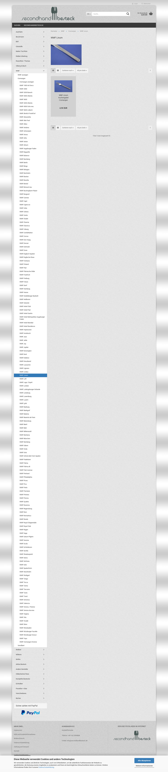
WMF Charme (24, 222)
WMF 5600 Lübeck (26, 110)
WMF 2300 (23, 89)
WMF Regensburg (26, 509)
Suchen (17, 25)
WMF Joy (23, 344)
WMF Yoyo (23, 638)
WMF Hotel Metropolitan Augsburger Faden (32, 318)
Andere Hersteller (22, 669)
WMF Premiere (25, 491)
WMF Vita (23, 617)
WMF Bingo (24, 166)
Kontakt (16, 751)
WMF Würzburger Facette (28, 631)
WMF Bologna (24, 169)
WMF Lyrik (23, 403)
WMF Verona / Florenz (27, 607)
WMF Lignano (24, 368)
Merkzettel (146, 4)
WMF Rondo (24, 519)
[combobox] (68, 70)
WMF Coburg (24, 229)
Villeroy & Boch (21, 66)
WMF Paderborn (25, 459)
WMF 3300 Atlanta (26, 96)
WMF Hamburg (25, 289)
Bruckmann (20, 37)
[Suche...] (127, 14)
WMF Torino (24, 586)
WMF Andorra (24, 127)
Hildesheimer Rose (22, 674)
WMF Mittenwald (25, 431)
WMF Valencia (25, 603)
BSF (17, 41)
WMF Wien (23, 624)
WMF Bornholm (25, 173)
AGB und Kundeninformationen (24, 734)
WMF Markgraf (25, 410)
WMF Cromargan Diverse (28, 642)
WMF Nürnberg (25, 442)
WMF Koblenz (24, 358)
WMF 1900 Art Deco (26, 85)
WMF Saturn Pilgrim (26, 537)
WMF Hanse (24, 292)
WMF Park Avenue (26, 470)
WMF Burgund (24, 194)
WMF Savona (24, 540)
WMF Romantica (25, 516)
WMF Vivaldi (24, 621)
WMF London (24, 386)
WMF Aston (24, 141)
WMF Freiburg (24, 278)
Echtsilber (19, 684)
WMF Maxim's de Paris (27, 417)
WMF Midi (23, 428)
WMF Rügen (24, 530)
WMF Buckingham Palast (28, 191)
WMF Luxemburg (25, 396)
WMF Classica (25, 226)
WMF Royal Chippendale (28, 523)
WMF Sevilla (24, 551)
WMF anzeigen (23, 75)
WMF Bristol (24, 184)
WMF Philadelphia (26, 477)
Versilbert (21, 645)
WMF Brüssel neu (26, 187)
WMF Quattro (24, 502)
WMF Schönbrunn (26, 547)
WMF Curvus (24, 236)
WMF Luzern (24, 400)
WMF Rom (23, 512)
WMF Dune (23, 250)
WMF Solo (23, 565)
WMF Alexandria (25, 117)
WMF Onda (23, 449)
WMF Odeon (24, 445)
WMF (18, 71)
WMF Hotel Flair (25, 310)
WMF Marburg (24, 407)
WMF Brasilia (24, 180)
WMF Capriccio (25, 205)
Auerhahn (19, 32)
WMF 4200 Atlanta (26, 103)
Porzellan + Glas (21, 688)
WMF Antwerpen (25, 131)
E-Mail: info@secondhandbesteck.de (74, 741)
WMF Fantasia (25, 261)
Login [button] (135, 4)
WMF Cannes (24, 198)
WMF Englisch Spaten (27, 254)
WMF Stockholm (25, 572)
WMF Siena (24, 558)
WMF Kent (23, 354)
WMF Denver (24, 243)
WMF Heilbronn (25, 299)
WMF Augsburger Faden (28, 148)
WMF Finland (24, 264)
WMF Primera (24, 495)
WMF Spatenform (26, 568)
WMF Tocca (24, 582)
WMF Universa (25, 600)
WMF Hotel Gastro (26, 313)
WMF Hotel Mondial (26, 323)
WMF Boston (24, 176)
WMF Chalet (24, 219)
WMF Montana (25, 435)
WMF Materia (24, 414)
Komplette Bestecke (23, 679)
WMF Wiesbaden (25, 628)
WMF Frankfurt (25, 275)
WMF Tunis (23, 593)
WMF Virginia (24, 614)
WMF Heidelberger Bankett (29, 296)
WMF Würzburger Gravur (28, 635)
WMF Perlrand (24, 473)
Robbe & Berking (21, 56)
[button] (53, 70)
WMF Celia (23, 208)
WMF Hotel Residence (27, 326)
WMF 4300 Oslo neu (27, 106)
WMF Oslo (23, 452)
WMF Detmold (25, 247)
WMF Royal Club (25, 526)
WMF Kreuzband (25, 361)
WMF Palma (24, 463)
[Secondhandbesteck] (48, 13)
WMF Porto (23, 487)
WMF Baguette (25, 152)
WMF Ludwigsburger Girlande (30, 389)
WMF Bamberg (25, 159)
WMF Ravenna (25, 505)
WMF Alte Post (25, 120)
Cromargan (21, 78)
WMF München (25, 438)
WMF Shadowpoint (26, 554)
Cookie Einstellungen (21, 755)
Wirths (18, 659)
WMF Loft (23, 379)
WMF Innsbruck (25, 333)
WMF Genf (23, 285)
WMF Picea (24, 480)
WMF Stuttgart (25, 575)
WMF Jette (23, 340)
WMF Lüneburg (25, 393)
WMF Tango (24, 579)
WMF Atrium (24, 145)
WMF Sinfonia (24, 561)
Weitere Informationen (144, 766)
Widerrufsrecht (19, 738)
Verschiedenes (21, 693)
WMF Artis (23, 138)
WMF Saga (23, 533)
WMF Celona (24, 212)
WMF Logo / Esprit (26, 382)
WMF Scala (24, 544)
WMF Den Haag (25, 240)
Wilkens (19, 654)
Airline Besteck (21, 664)
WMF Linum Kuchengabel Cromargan (63, 97)
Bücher (18, 698)
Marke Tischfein (21, 51)
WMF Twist (24, 596)
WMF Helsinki (24, 303)
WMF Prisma (24, 498)
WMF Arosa (24, 134)
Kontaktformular (67, 730)
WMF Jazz (23, 337)
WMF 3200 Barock (26, 92)
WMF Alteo (23, 124)
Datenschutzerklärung (46, 767)
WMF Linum (24, 375)
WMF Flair (23, 268)
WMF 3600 (23, 99)
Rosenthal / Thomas (23, 61)
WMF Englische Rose (27, 257)
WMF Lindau (24, 372)
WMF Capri (23, 201)
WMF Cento (24, 215)
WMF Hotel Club (25, 306)
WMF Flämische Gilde (27, 271)
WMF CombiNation (26, 233)
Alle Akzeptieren (144, 761)
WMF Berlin (24, 162)
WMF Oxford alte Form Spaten (30, 456)
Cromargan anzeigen (27, 82)
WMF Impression (25, 330)
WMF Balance (24, 155)
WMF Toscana (25, 589)
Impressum (18, 730)
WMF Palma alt (25, 466)
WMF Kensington (25, 351)
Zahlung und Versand (21, 747)
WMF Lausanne (25, 365)
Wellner (18, 650)
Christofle (19, 46)
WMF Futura (24, 282)
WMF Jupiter (24, 347)
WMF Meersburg (25, 421)
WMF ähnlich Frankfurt (27, 113)
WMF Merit (23, 424)
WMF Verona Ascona (27, 610)
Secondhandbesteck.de (33, 25)
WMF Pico (23, 484)
